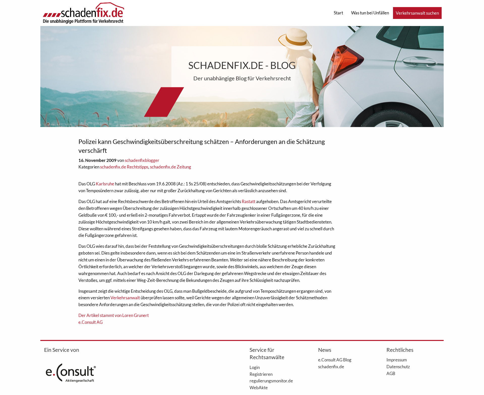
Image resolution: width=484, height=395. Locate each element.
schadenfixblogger (142, 160)
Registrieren (261, 374)
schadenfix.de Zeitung (170, 166)
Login (255, 367)
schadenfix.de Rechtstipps (124, 166)
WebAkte (259, 387)
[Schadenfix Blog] (83, 12)
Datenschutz (398, 366)
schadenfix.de (331, 366)
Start (338, 12)
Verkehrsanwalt (125, 297)
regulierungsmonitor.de (271, 380)
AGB (390, 373)
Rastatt (248, 201)
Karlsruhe (105, 183)
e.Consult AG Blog (334, 359)
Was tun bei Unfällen (370, 12)
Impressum (396, 359)
